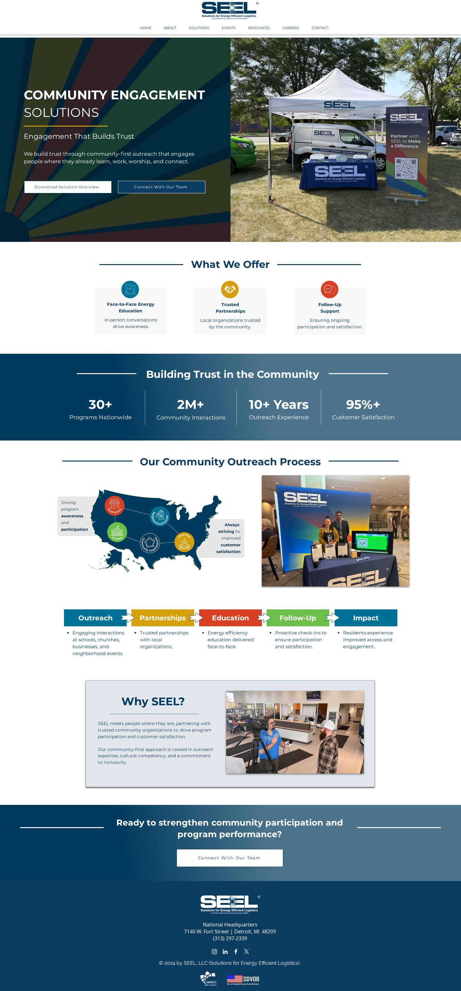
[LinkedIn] (225, 951)
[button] (170, 28)
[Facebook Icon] (235, 951)
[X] (246, 951)
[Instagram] (214, 951)
